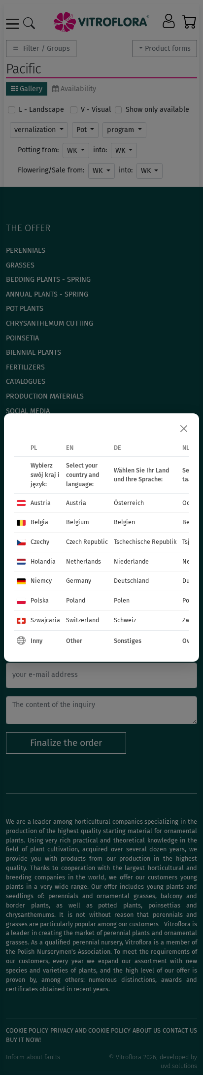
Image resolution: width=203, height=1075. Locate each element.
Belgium (77, 522)
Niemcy (41, 580)
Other (74, 640)
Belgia (39, 522)
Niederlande (131, 561)
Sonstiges (127, 640)
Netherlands (83, 561)
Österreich (129, 502)
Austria (41, 502)
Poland (75, 600)
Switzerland (82, 620)
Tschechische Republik (145, 541)
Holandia (43, 561)
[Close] (183, 428)
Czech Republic (87, 541)
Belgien (124, 522)
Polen (122, 600)
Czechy (40, 541)
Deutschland (131, 580)
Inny (36, 640)
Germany (78, 580)
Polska (40, 600)
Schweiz (125, 620)
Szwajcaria (45, 620)
